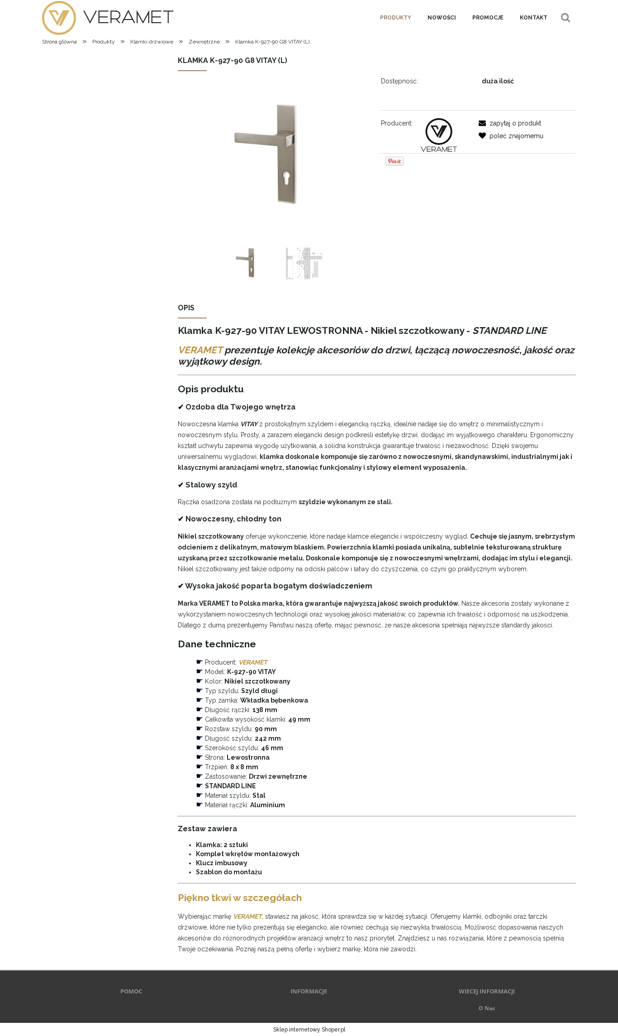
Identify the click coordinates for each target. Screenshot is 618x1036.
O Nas (487, 1008)
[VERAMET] (438, 134)
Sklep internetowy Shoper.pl (309, 1029)
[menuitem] (395, 17)
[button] (510, 123)
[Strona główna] (107, 17)
